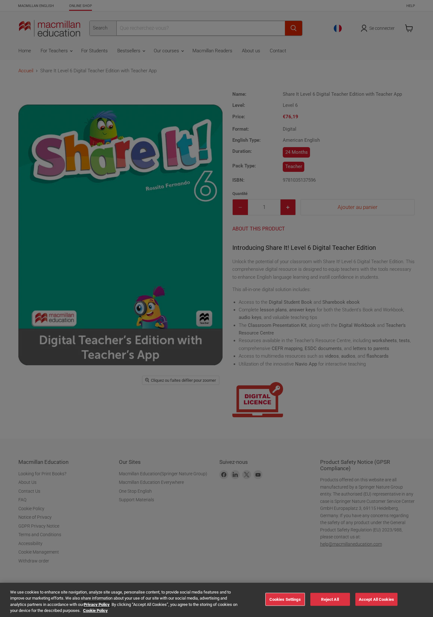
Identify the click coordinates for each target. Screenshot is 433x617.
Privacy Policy (97, 604)
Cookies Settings (285, 599)
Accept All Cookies (376, 599)
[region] (216, 600)
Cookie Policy (95, 610)
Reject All (330, 599)
